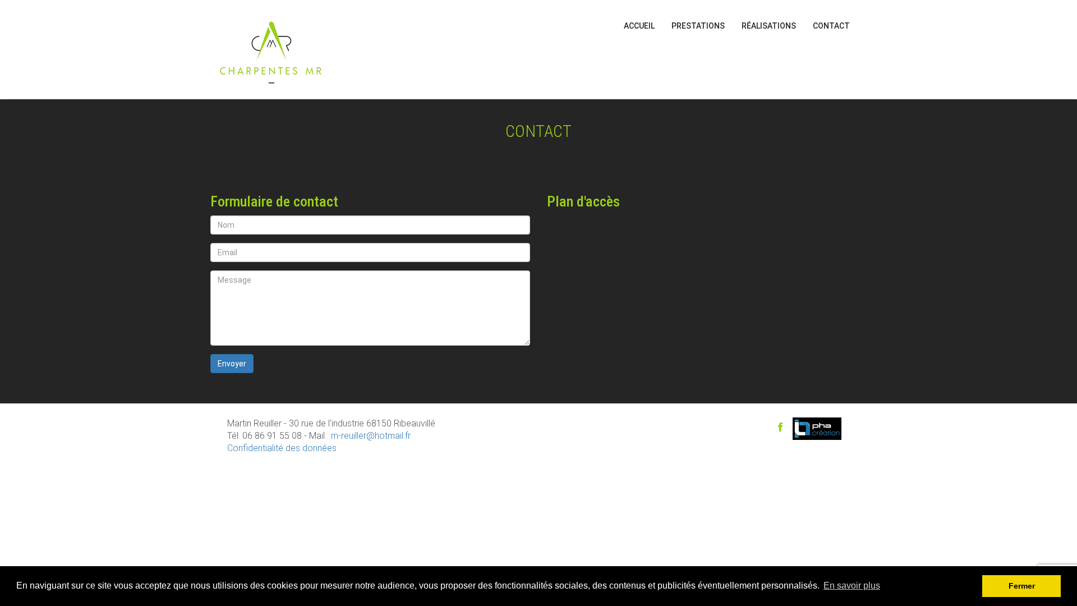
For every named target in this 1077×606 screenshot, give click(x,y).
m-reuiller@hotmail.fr (371, 435)
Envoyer (232, 363)
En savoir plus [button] (851, 585)
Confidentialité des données (282, 448)
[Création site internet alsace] (817, 427)
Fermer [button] (1022, 585)
